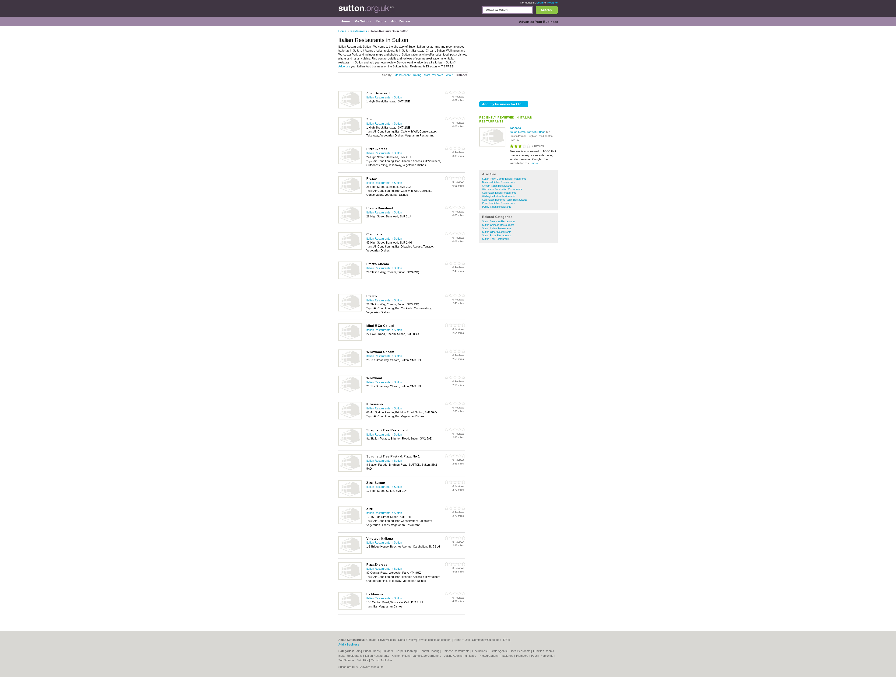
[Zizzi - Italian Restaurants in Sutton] (350, 133)
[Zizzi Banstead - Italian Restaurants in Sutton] (350, 107)
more (535, 163)
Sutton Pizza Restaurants (496, 235)
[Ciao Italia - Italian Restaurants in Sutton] (350, 248)
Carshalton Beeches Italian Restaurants (504, 199)
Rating (417, 75)
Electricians (479, 651)
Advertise (344, 66)
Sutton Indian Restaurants (496, 228)
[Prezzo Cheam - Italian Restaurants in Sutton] (350, 278)
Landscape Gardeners (427, 655)
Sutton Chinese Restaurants (498, 224)
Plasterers (507, 655)
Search (546, 10)
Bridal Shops (371, 651)
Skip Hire (363, 660)
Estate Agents (499, 651)
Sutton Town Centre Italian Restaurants (504, 178)
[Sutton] (366, 11)
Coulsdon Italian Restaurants (498, 203)
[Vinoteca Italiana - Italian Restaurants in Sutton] (350, 553)
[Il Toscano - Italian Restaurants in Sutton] (350, 418)
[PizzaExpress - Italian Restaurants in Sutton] (350, 163)
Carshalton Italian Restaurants (499, 192)
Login (540, 2)
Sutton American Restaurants (498, 221)
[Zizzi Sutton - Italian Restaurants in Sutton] (350, 497)
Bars (358, 651)
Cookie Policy (407, 640)
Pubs (534, 655)
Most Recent (402, 75)
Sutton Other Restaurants (496, 231)
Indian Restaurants (350, 655)
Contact (371, 640)
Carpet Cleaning (406, 651)
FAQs (506, 640)
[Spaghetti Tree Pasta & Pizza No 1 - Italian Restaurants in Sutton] (350, 470)
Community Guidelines (486, 640)
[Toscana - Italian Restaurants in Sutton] (492, 145)
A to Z (449, 75)
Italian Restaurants (377, 655)
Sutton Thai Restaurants (496, 238)
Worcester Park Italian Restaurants (502, 189)
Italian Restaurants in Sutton (528, 132)
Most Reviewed (434, 75)
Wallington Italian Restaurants (498, 196)
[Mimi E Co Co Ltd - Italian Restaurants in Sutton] (350, 340)
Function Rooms (544, 651)
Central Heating (430, 651)
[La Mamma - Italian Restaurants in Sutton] (350, 608)
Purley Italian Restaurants (496, 206)
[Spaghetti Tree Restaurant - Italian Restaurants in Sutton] (350, 444)
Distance (462, 75)
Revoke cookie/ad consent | (435, 640)
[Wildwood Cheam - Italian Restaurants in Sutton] (350, 366)
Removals (547, 655)
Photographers (488, 655)
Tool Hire (386, 660)
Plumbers (522, 655)
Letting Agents (453, 655)
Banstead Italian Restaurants (498, 182)
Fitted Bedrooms (520, 651)
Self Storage (346, 660)
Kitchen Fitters (401, 655)
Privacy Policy (387, 640)
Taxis (374, 660)
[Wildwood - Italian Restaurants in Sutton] (350, 392)
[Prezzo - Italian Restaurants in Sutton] (350, 193)
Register (552, 2)
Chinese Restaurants (456, 651)
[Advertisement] (518, 62)
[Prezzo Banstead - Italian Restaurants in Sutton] (350, 222)
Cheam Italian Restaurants (497, 185)
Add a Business (348, 644)
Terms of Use (461, 640)
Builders (388, 651)
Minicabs (471, 655)
